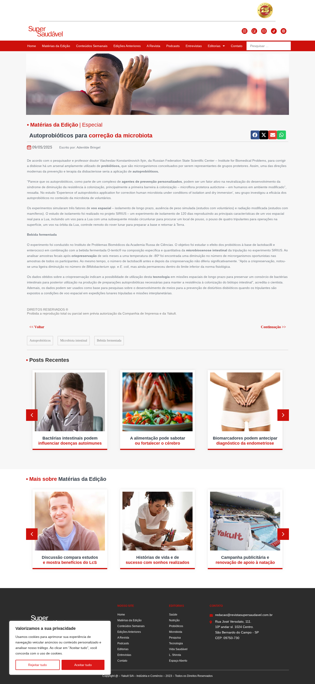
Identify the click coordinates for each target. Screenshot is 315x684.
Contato (236, 46)
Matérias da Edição (56, 46)
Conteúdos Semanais (91, 46)
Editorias (214, 46)
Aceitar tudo (83, 665)
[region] (60, 648)
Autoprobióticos (40, 340)
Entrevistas (194, 46)
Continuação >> (273, 327)
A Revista (153, 46)
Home (31, 46)
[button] (255, 135)
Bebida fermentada (109, 340)
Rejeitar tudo (37, 665)
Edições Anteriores (127, 46)
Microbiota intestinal (73, 340)
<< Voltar (36, 327)
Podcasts (173, 46)
